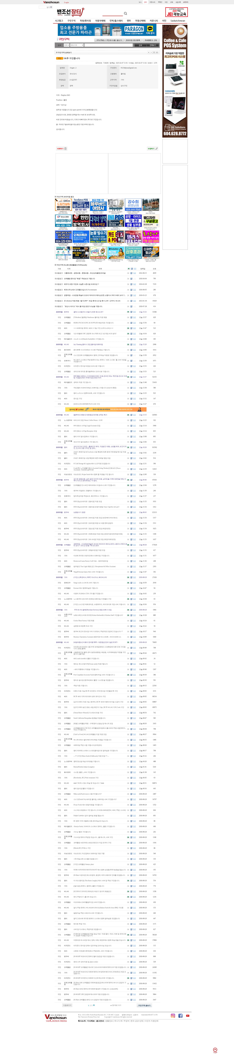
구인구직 (71, 21)
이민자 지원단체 (151, 1021)
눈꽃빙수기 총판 (79, 512)
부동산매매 (140, 21)
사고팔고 (59, 21)
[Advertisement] (82, 173)
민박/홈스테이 (116, 21)
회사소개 (82, 1021)
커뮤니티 (154, 21)
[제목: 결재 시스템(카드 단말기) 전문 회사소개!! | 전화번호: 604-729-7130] (115, 242)
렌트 (129, 21)
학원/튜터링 (85, 21)
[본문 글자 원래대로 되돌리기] (151, 52)
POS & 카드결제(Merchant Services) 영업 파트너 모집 (93, 610)
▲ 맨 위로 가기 (115, 1005)
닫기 (48, 7)
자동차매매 (100, 21)
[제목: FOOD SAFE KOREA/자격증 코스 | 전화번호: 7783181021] (98, 258)
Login (66, 2)
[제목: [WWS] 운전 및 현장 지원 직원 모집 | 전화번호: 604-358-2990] (150, 210)
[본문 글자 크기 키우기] (148, 52)
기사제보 (91, 1021)
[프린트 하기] (154, 52)
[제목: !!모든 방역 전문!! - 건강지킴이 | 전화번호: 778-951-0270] (81, 226)
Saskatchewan (178, 21)
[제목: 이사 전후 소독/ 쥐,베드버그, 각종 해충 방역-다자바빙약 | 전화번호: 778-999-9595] (98, 226)
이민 (164, 21)
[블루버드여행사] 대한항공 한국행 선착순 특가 (90, 415)
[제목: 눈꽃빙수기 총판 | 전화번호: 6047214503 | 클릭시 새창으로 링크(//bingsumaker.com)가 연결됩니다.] (98, 242)
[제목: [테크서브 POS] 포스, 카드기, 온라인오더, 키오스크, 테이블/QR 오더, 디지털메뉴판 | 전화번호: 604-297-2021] (81, 210)
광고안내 (100, 1021)
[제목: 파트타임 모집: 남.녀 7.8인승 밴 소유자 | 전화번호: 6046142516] (133, 226)
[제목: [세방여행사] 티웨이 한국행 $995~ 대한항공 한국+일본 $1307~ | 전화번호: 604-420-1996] (63, 226)
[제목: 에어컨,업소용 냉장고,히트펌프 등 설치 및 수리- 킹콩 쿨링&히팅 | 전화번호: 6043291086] (63, 242)
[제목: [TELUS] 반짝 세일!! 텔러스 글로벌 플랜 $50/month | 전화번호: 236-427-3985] (133, 242)
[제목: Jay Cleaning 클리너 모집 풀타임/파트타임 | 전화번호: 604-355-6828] (63, 258)
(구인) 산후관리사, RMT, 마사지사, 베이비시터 (90, 577)
